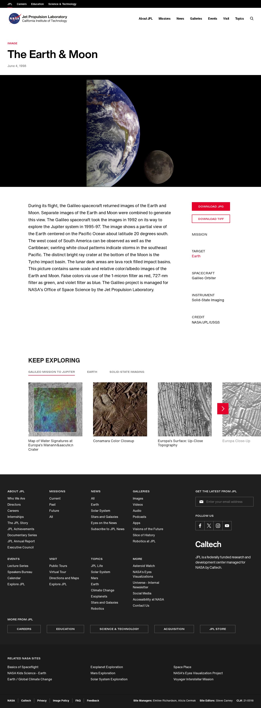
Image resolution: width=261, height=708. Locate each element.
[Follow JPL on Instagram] (218, 525)
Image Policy (61, 700)
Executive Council (20, 547)
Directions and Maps (64, 578)
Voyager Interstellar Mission (193, 679)
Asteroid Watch (144, 565)
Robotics (97, 608)
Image (12, 43)
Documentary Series (22, 535)
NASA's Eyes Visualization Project (198, 673)
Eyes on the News (104, 523)
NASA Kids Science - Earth (26, 673)
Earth (196, 255)
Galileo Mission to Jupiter (51, 372)
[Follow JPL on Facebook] (200, 525)
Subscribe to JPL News (107, 529)
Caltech (26, 700)
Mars (94, 578)
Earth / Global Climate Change (29, 679)
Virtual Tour (57, 572)
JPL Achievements (20, 529)
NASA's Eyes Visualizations (143, 574)
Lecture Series (17, 565)
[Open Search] (252, 18)
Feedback (93, 700)
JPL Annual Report (21, 541)
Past (52, 504)
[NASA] (14, 18)
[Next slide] (223, 408)
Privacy (42, 700)
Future (54, 510)
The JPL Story (17, 523)
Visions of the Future (148, 529)
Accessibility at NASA (148, 599)
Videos (138, 504)
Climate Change (102, 590)
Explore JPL (16, 584)
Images (138, 498)
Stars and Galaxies (104, 516)
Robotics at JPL (144, 541)
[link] (130, 131)
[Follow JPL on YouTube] (227, 525)
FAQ (78, 700)
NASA (11, 700)
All (51, 516)
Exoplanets (99, 596)
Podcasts (139, 516)
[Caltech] (208, 544)
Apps (136, 523)
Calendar (14, 578)
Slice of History (144, 535)
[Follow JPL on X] (209, 525)
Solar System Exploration (109, 679)
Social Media (142, 593)
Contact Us (141, 605)
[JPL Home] (45, 18)
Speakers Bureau (19, 572)
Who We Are (16, 498)
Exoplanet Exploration (107, 667)
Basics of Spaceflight (22, 667)
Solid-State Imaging (126, 372)
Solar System (100, 510)
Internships (15, 516)
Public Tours (58, 565)
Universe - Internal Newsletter (146, 584)
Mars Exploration (103, 673)
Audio (137, 510)
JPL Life (97, 565)
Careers (13, 510)
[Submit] (201, 501)
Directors (14, 504)
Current (55, 498)
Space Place (182, 667)
